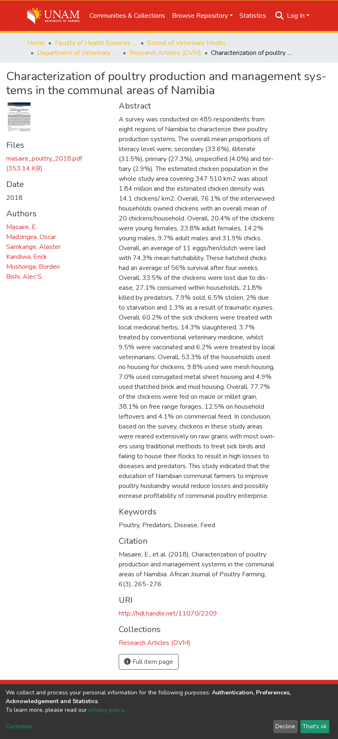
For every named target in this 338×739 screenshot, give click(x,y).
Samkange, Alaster (33, 246)
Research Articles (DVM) (165, 52)
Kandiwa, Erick (26, 256)
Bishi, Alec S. (24, 276)
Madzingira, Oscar (31, 237)
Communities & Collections (127, 15)
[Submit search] (279, 15)
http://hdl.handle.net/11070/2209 (168, 613)
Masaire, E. (21, 227)
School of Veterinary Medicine (188, 42)
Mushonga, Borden (33, 266)
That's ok (315, 726)
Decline (285, 726)
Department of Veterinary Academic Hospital (78, 52)
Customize (19, 726)
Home (36, 42)
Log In (296, 15)
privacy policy (106, 710)
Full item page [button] (152, 661)
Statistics (252, 15)
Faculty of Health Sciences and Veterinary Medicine (96, 42)
